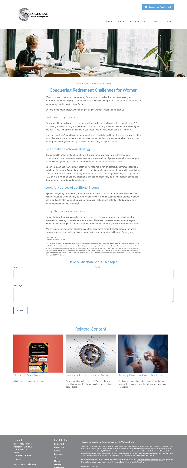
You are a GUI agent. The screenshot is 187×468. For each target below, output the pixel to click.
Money (57, 461)
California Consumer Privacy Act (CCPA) (150, 459)
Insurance (58, 454)
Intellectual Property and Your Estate (87, 375)
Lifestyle (57, 464)
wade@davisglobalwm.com (25, 464)
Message (17, 285)
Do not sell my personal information (131, 462)
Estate (57, 450)
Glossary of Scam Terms (26, 375)
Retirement (59, 443)
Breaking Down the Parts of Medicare (140, 375)
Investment (59, 447)
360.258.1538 (26, 443)
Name (16, 267)
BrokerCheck (128, 442)
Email (97, 267)
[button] (109, 21)
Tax (55, 457)
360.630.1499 (26, 446)
